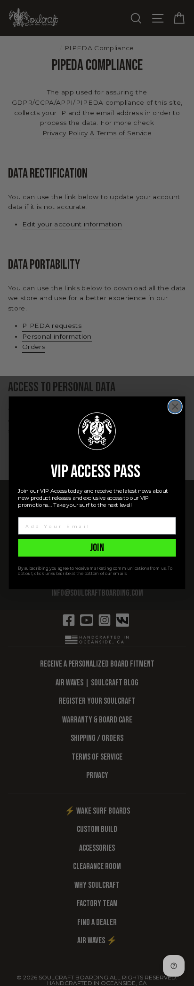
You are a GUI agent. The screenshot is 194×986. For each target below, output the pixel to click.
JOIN (97, 547)
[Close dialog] (175, 406)
